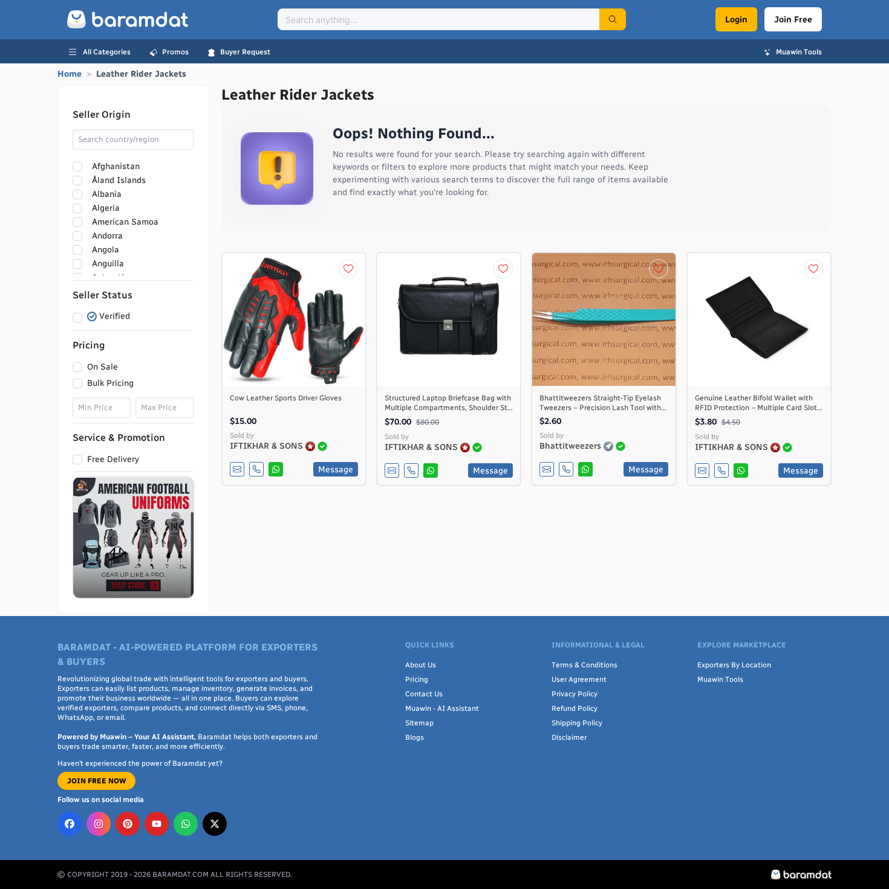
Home (69, 74)
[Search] (612, 19)
